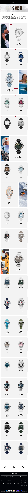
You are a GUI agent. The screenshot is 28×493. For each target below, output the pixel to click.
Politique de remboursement (7, 491)
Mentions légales (25, 491)
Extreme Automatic (18, 270)
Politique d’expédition (22, 491)
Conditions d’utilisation (18, 491)
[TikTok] (6, 476)
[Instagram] (5, 476)
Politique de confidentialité (13, 491)
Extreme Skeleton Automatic (7, 311)
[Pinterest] (10, 476)
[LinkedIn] (9, 476)
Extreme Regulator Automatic (21, 415)
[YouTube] (6, 478)
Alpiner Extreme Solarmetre (9, 90)
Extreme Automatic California (18, 157)
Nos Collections (2, 483)
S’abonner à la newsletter (22, 477)
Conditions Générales (24, 485)
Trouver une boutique (14, 477)
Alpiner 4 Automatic (7, 394)
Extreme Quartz (9, 203)
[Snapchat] (7, 476)
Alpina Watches (3, 491)
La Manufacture (9, 483)
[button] (1, 2)
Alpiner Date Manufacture (19, 44)
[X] (3, 476)
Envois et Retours (23, 482)
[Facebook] (2, 476)
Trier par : (12, 22)
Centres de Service (16, 483)
